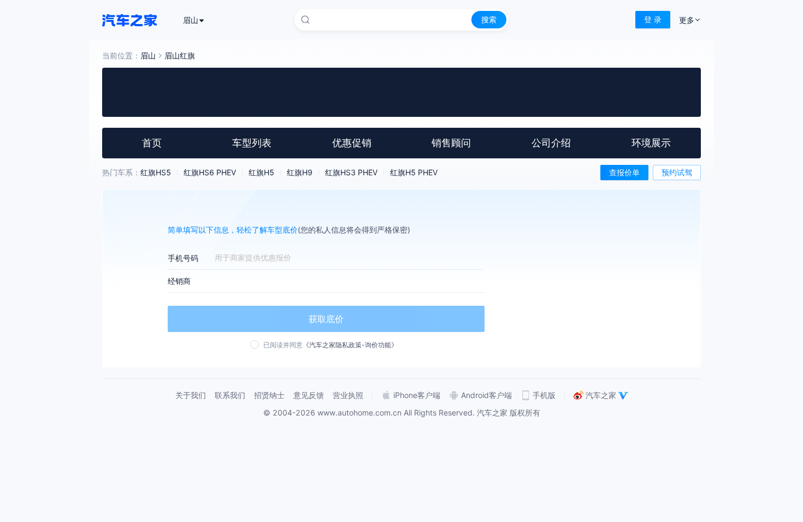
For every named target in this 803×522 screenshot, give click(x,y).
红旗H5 (261, 172)
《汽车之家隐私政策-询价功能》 (350, 345)
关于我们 (190, 395)
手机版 (544, 395)
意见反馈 (308, 395)
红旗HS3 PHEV (351, 172)
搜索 (489, 19)
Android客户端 (486, 395)
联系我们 (230, 395)
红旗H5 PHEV (414, 172)
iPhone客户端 (416, 395)
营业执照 (348, 395)
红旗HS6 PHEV (210, 172)
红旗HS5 (155, 172)
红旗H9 (299, 172)
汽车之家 (601, 395)
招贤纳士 (269, 395)
